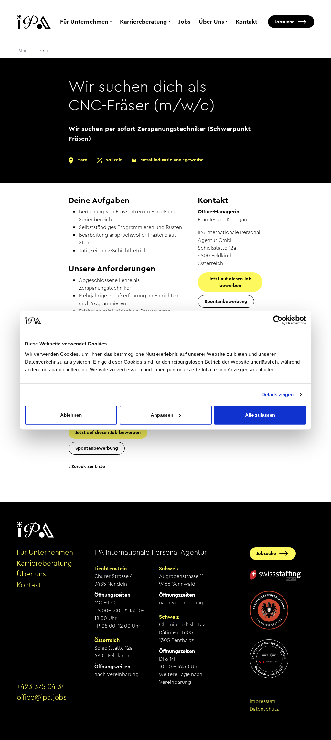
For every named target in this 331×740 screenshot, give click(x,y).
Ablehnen (71, 414)
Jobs (184, 21)
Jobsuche (284, 21)
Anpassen (162, 414)
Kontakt (246, 21)
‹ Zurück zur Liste (87, 466)
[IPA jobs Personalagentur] (34, 22)
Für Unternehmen (84, 21)
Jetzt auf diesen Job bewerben (108, 432)
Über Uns (211, 21)
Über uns (31, 574)
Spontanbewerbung (96, 448)
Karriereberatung (143, 21)
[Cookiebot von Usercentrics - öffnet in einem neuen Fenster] (278, 320)
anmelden (26, 717)
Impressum (262, 701)
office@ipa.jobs (42, 697)
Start (23, 50)
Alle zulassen (260, 414)
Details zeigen (278, 394)
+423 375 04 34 (41, 687)
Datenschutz (264, 709)
